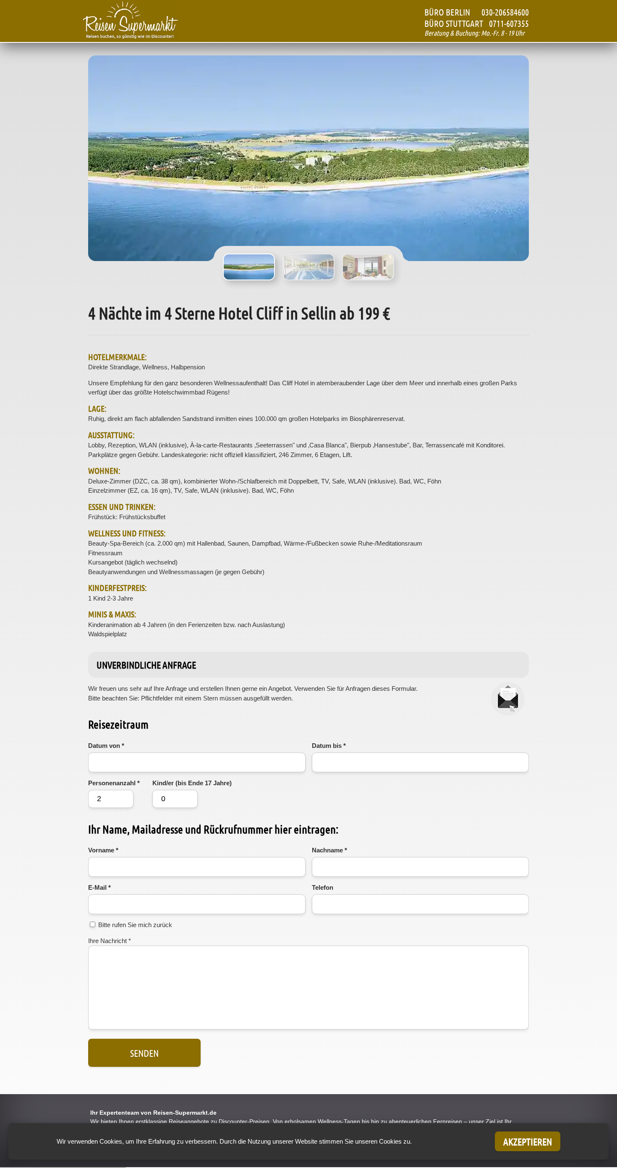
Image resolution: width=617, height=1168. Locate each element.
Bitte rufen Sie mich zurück (135, 924)
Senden (144, 1053)
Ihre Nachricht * (109, 940)
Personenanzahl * (114, 783)
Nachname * (329, 850)
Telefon (322, 887)
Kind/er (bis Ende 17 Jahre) (192, 783)
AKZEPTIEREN (527, 1141)
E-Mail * (99, 887)
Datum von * (106, 745)
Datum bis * (329, 745)
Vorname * (103, 850)
